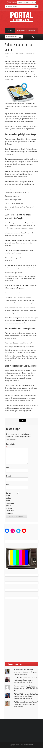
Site (7, 484)
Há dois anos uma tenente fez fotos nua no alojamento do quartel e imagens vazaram (26, 672)
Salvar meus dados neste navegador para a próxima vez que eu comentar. (10, 503)
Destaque (21, 54)
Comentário (10, 445)
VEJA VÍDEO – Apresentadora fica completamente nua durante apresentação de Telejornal (26, 696)
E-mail (9, 476)
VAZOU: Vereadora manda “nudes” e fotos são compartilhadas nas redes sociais (26, 704)
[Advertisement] (21, 630)
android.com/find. (18, 235)
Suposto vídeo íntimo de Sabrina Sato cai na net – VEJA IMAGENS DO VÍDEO (26, 688)
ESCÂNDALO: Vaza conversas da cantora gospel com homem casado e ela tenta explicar (25, 680)
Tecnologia (28, 54)
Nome (8, 468)
